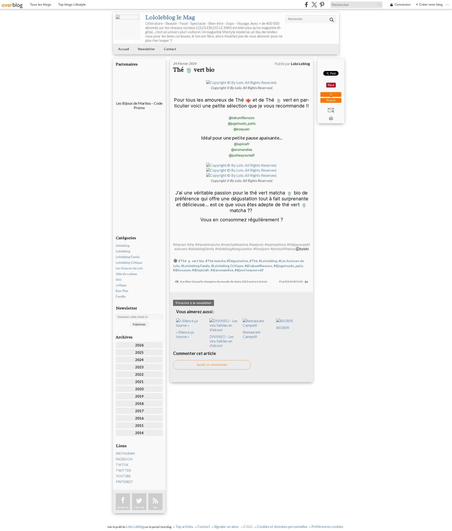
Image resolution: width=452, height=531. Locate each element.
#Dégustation (237, 261)
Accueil (123, 49)
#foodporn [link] (261, 249)
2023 (139, 367)
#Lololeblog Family (195, 266)
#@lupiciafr (200, 270)
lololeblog (122, 245)
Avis (118, 279)
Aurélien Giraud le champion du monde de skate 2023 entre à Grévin (223, 281)
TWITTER (123, 470)
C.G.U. (248, 527)
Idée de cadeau (126, 274)
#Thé (254, 261)
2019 (139, 396)
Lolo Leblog (135, 527)
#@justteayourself (249, 270)
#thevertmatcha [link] (207, 245)
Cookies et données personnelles (282, 527)
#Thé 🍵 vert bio (191, 261)
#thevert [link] (179, 245)
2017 (139, 411)
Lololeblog (123, 251)
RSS (155, 507)
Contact (170, 49)
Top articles (184, 527)
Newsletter (146, 49)
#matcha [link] (227, 245)
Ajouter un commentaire (212, 364)
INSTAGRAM (125, 453)
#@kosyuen (182, 270)
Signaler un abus (226, 527)
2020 (139, 389)
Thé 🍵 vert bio (193, 70)
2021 (139, 381)
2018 (139, 403)
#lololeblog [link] (223, 249)
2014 (139, 433)
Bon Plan (122, 291)
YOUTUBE (123, 476)
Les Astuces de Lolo (129, 268)
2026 (139, 345)
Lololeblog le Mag (170, 17)
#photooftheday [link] (282, 249)
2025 (139, 352)
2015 (139, 425)
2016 (139, 418)
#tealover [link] (256, 245)
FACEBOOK (124, 459)
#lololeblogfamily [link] (201, 249)
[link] (241, 118)
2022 (139, 374)
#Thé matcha (215, 261)
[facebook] (306, 4)
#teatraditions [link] (275, 245)
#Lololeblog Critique (227, 266)
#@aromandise (222, 270)
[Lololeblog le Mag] (127, 26)
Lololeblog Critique (129, 262)
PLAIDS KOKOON (291, 281)
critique (121, 285)
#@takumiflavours (258, 266)
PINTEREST (124, 482)
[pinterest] (322, 4)
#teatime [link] (241, 245)
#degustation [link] (242, 249)
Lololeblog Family (128, 257)
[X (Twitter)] (314, 4)
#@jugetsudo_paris (288, 266)
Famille (120, 296)
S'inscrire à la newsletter (193, 303)
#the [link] (190, 245)
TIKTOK (122, 465)
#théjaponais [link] (297, 245)
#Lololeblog (268, 261)
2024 (139, 360)
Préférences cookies (327, 527)
